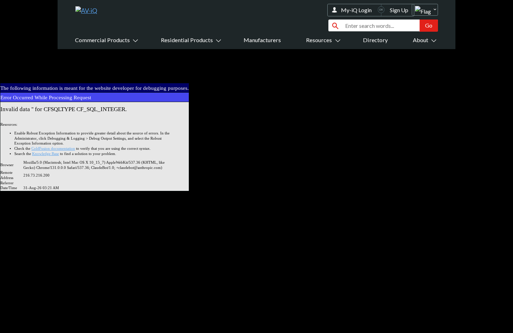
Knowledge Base (45, 154)
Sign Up (399, 10)
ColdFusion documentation (53, 148)
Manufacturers (262, 40)
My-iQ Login (356, 10)
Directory (375, 40)
